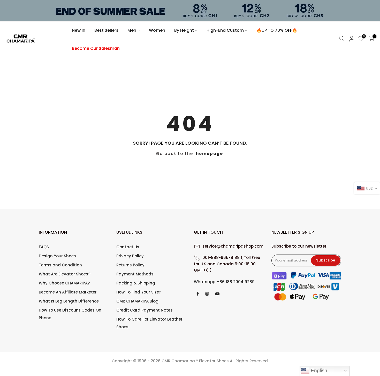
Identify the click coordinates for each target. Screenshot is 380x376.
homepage (209, 153)
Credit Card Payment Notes (144, 310)
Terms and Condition (60, 265)
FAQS (44, 247)
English (318, 370)
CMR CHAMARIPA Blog (137, 301)
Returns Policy (130, 265)
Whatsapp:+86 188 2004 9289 (224, 281)
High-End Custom (225, 30)
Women (157, 30)
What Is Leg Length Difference (69, 301)
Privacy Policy (130, 256)
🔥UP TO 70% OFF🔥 (276, 30)
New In (78, 30)
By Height (184, 30)
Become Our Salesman (96, 48)
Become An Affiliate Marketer (68, 292)
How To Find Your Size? (138, 292)
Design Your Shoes (57, 256)
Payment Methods (135, 274)
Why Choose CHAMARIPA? (64, 283)
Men (131, 30)
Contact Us (127, 247)
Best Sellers (106, 30)
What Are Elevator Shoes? (64, 274)
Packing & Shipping (135, 283)
